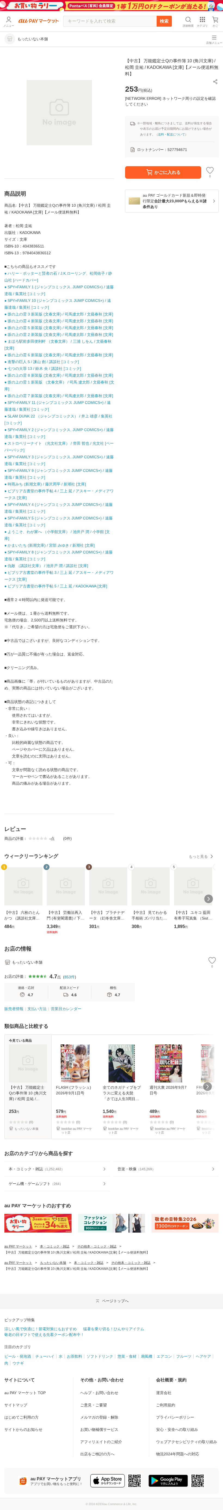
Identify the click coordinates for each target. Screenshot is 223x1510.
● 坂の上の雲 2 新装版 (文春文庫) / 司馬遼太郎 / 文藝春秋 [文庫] (58, 334)
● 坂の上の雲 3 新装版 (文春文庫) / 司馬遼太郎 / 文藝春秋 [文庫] (58, 314)
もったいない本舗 (53, 1263)
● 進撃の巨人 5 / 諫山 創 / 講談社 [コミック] (41, 362)
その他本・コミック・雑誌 (96, 1246)
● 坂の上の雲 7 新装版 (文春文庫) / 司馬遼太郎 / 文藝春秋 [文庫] (58, 396)
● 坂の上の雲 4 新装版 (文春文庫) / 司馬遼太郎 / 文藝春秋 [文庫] (58, 321)
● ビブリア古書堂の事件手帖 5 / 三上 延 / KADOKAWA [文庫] (55, 586)
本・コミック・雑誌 (54, 1246)
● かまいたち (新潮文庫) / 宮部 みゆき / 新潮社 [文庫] (49, 545)
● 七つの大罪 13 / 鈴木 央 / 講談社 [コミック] (42, 368)
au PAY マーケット (18, 1246)
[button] (215, 81)
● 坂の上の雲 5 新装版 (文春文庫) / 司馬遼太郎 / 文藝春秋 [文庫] (58, 328)
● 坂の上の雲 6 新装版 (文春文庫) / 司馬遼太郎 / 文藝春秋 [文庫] (58, 355)
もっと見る (198, 856)
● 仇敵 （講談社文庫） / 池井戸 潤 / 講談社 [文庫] (46, 566)
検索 (164, 21)
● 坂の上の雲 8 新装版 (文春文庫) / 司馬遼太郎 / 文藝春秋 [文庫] (58, 375)
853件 (69, 977)
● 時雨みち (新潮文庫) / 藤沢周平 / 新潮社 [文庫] (45, 484)
